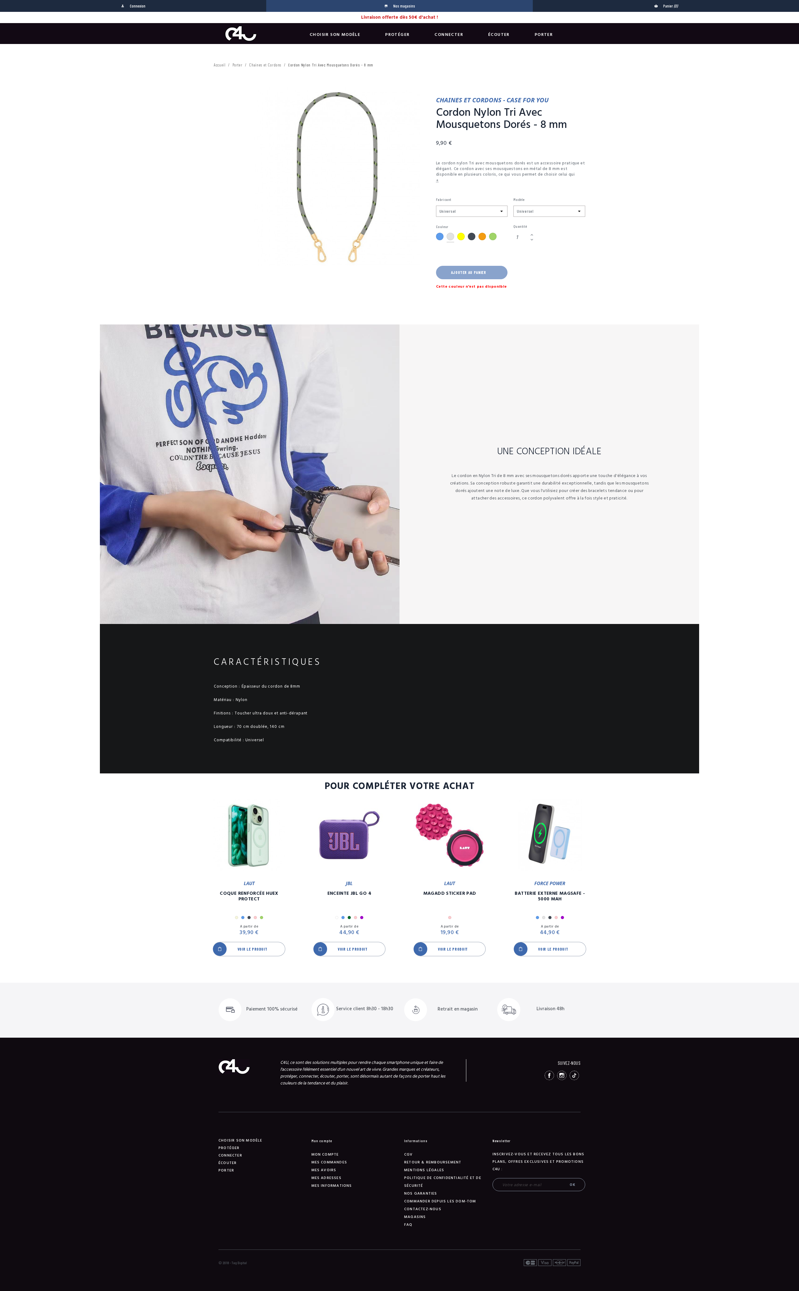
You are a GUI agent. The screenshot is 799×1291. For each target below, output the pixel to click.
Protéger (397, 35)
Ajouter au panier (468, 272)
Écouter (499, 35)
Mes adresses (326, 1178)
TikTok (574, 1075)
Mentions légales (424, 1170)
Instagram (561, 1075)
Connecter (448, 35)
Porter (544, 35)
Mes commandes (329, 1162)
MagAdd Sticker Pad (449, 893)
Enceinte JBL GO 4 (349, 893)
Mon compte (325, 1154)
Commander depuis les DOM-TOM (440, 1201)
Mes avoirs (323, 1170)
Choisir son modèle (335, 35)
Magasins (415, 1217)
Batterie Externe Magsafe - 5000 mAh (550, 896)
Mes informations (331, 1185)
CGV (408, 1154)
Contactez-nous (422, 1209)
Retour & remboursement (432, 1162)
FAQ (408, 1224)
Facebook (549, 1075)
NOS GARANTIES (420, 1193)
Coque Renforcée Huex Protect (249, 896)
